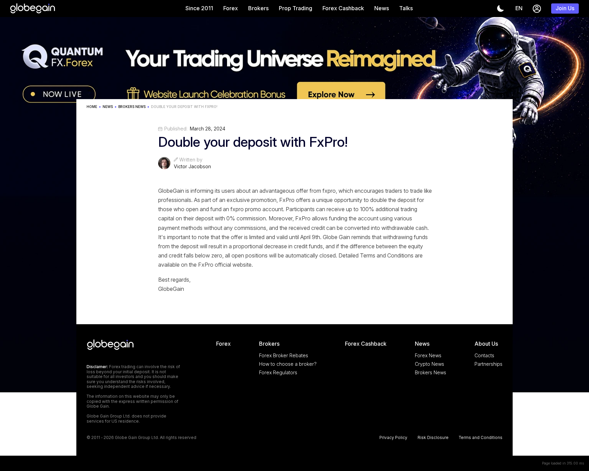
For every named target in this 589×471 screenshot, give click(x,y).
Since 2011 (199, 8)
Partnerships (488, 364)
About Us (486, 343)
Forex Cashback (343, 8)
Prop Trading (295, 8)
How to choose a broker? (288, 364)
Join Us (565, 8)
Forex (230, 8)
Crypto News (429, 364)
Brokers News (430, 372)
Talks (406, 8)
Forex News (428, 355)
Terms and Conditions (480, 437)
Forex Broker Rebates (283, 355)
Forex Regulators (278, 372)
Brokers (258, 8)
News (381, 8)
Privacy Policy (393, 437)
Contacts (484, 355)
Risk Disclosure (433, 437)
